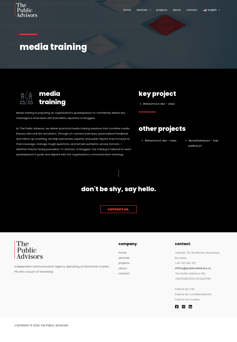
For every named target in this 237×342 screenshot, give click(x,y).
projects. (124, 263)
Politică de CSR (184, 289)
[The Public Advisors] (26, 10)
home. (122, 252)
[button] (149, 10)
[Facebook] (177, 307)
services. (124, 258)
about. (122, 268)
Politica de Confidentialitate (193, 294)
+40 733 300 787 (185, 263)
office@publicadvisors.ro (193, 268)
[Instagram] (183, 307)
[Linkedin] (190, 307)
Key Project (157, 93)
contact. (124, 273)
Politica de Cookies (187, 299)
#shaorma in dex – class (159, 104)
